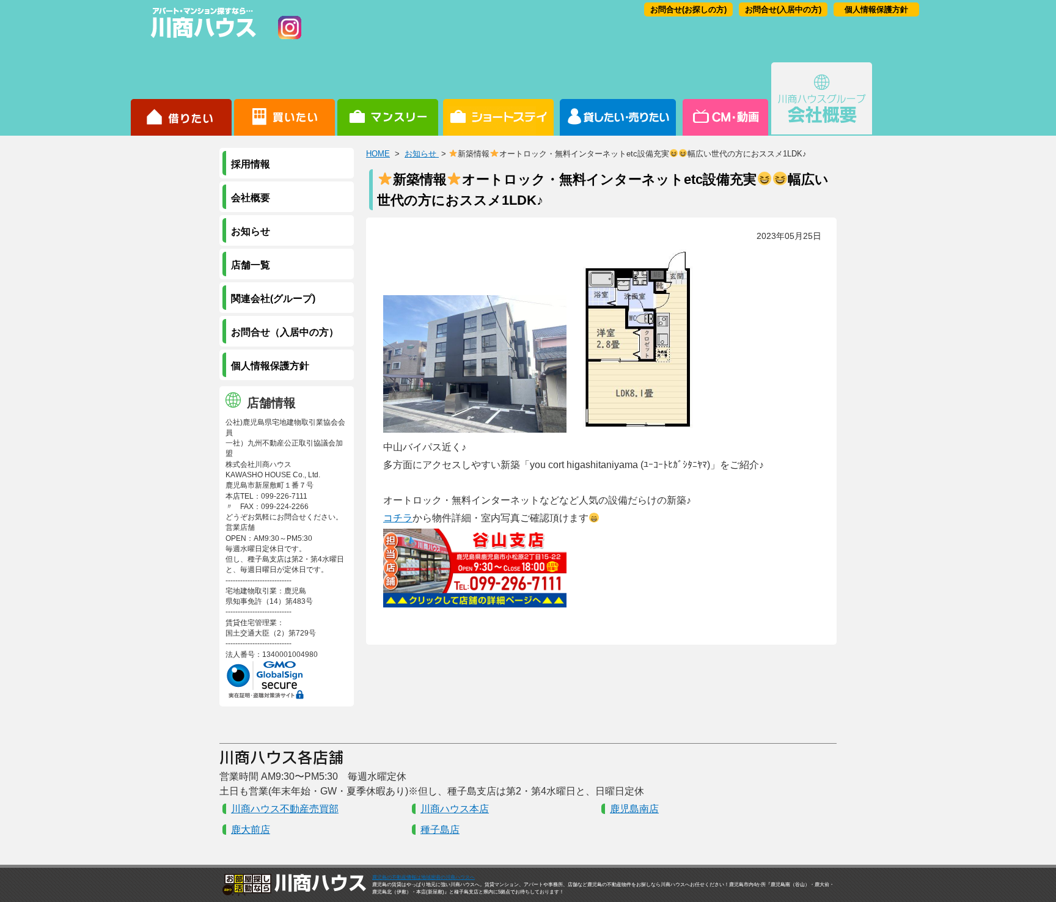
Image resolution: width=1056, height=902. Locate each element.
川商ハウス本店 (454, 809)
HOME (378, 153)
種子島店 (440, 829)
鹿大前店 (250, 829)
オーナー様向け (618, 99)
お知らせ (422, 153)
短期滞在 (387, 99)
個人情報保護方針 (876, 9)
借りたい (181, 99)
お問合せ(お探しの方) (688, 9)
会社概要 (821, 99)
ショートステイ (498, 99)
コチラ (398, 518)
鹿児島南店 (634, 809)
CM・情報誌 (724, 99)
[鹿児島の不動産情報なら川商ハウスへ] (201, 40)
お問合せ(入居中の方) (783, 9)
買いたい (284, 99)
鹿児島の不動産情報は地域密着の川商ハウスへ (423, 877)
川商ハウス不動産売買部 (285, 809)
